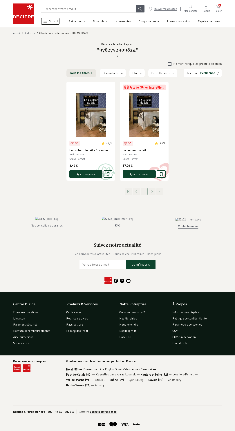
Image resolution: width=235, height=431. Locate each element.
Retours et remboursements (31, 331)
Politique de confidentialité (189, 318)
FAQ (117, 225)
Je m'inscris (141, 264)
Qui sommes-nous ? (132, 312)
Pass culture (74, 324)
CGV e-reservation (184, 337)
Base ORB (125, 337)
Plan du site (180, 343)
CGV (175, 331)
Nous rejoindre (128, 324)
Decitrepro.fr (127, 331)
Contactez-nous (188, 226)
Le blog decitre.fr (77, 331)
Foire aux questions (25, 312)
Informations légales (185, 312)
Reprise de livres (77, 318)
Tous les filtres (79, 73)
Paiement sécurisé (25, 324)
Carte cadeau (74, 312)
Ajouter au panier (86, 174)
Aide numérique (23, 337)
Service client (22, 343)
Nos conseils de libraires (47, 225)
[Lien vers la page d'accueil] (23, 13)
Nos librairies (128, 318)
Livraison (19, 318)
